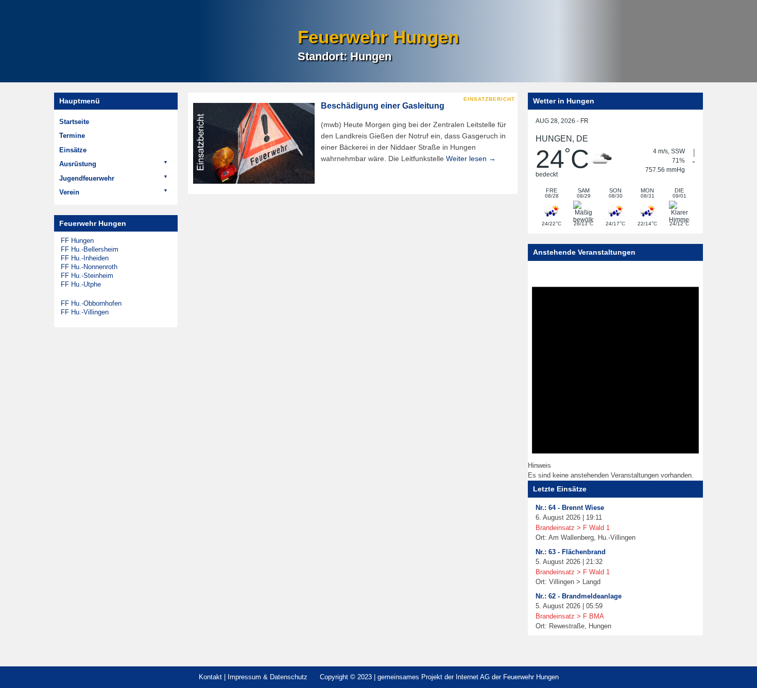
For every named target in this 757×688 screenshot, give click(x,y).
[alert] (615, 373)
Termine (72, 135)
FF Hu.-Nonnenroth (89, 267)
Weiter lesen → (471, 159)
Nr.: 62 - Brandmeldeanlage (579, 596)
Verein (69, 192)
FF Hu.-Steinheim (87, 275)
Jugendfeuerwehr (86, 178)
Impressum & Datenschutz (267, 677)
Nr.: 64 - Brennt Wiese (570, 507)
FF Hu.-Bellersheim (89, 249)
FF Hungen (77, 240)
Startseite (74, 122)
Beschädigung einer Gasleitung (382, 105)
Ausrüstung (77, 164)
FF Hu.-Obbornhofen (91, 303)
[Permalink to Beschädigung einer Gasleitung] (254, 143)
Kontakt (210, 677)
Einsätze (73, 150)
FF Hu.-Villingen (85, 312)
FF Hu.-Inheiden (85, 258)
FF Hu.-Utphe (81, 284)
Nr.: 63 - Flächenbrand (571, 552)
